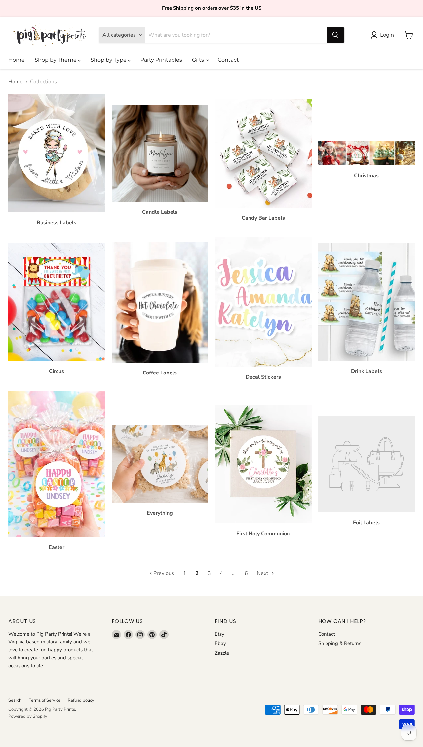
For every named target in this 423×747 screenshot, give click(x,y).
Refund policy (81, 700)
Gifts (198, 60)
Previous (163, 573)
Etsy (219, 634)
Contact (228, 60)
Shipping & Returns (339, 643)
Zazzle (222, 653)
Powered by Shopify (27, 716)
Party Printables (161, 60)
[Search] (335, 35)
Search (14, 700)
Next (263, 573)
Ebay (220, 643)
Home (16, 60)
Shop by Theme (56, 60)
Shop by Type (109, 60)
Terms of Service (44, 700)
